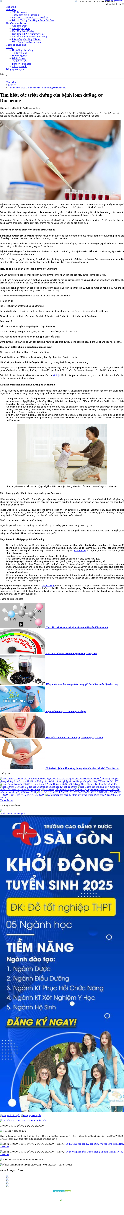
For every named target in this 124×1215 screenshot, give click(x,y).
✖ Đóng (85, 600)
